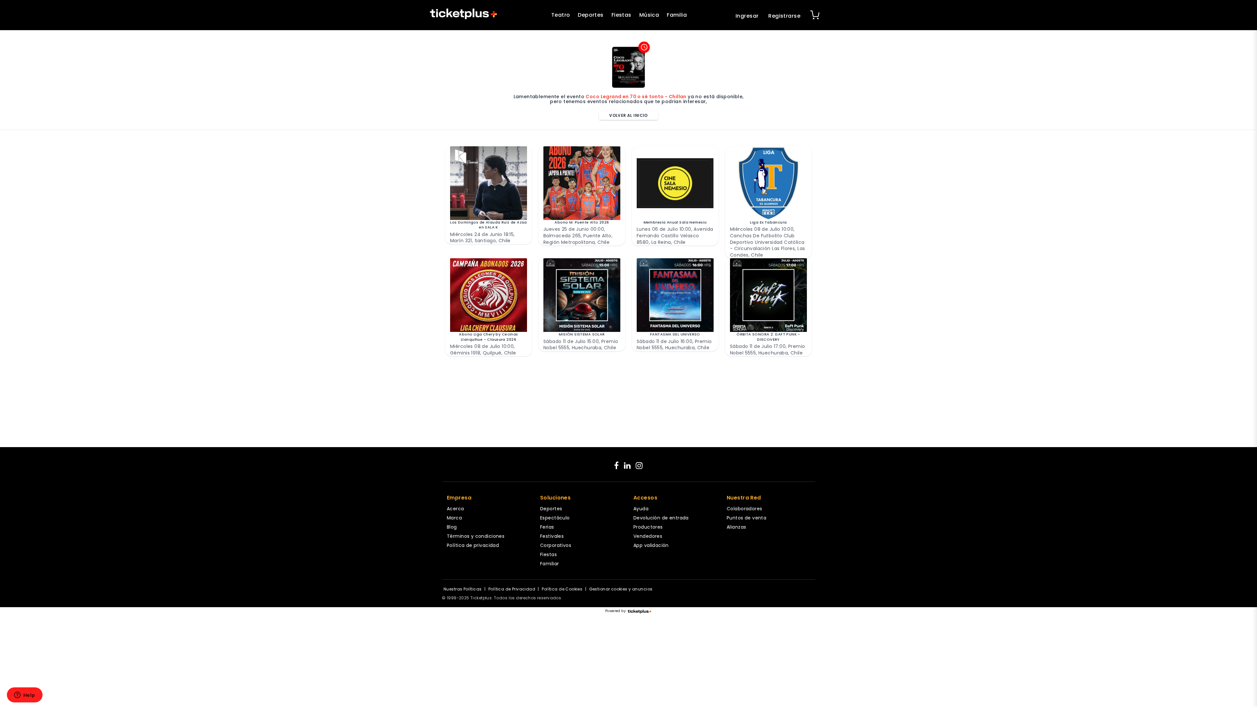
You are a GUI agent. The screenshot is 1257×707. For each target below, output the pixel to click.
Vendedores (647, 536)
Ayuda (640, 508)
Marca (454, 518)
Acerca (455, 508)
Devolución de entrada (661, 518)
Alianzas (736, 527)
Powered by (615, 611)
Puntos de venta (746, 518)
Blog (452, 527)
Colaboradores (744, 508)
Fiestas (621, 15)
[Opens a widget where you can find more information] (25, 695)
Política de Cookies (562, 589)
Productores (648, 527)
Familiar (549, 563)
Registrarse (784, 16)
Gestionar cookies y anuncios (621, 589)
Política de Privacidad (511, 589)
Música (649, 15)
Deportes (590, 15)
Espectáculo (555, 518)
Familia (677, 15)
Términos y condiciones (475, 536)
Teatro (560, 15)
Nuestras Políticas (463, 589)
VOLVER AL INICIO (628, 115)
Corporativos (555, 545)
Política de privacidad (473, 545)
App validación (651, 545)
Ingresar (747, 16)
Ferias (547, 527)
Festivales (552, 536)
